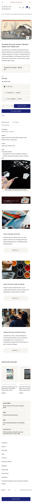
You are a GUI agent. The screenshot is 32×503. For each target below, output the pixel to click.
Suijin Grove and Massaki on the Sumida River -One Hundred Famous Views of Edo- (9, 388)
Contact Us (4, 457)
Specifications (6, 122)
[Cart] (26, 8)
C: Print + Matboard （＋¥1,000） (14, 98)
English (3, 490)
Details (15, 250)
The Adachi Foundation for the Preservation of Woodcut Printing (15, 482)
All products (4, 442)
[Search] (20, 8)
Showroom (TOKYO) (6, 461)
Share (3, 115)
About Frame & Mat (6, 81)
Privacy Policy (5, 473)
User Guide (4, 450)
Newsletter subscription (16, 2)
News (3, 454)
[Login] (23, 7)
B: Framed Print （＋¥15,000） (13, 92)
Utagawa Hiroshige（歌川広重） (9, 384)
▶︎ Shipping (16, 122)
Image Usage (5, 469)
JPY (9, 490)
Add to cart (16, 499)
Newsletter (4, 466)
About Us (4, 446)
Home (3, 14)
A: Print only (9, 86)
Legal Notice (5, 477)
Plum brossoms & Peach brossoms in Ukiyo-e (16, 189)
